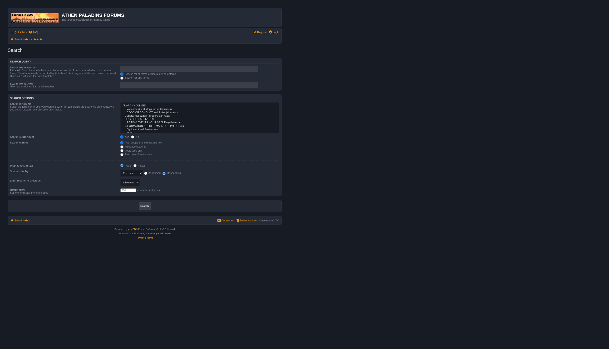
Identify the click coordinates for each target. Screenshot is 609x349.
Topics (141, 165)
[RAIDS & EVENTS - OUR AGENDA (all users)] (200, 122)
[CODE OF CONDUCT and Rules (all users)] (200, 112)
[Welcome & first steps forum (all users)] (200, 109)
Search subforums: (22, 136)
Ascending (154, 173)
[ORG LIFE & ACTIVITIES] (200, 119)
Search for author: (21, 83)
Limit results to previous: (26, 180)
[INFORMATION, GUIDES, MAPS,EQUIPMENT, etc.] (200, 126)
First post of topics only (138, 154)
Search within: (19, 142)
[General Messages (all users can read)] (200, 116)
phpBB (132, 229)
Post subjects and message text (143, 142)
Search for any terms (136, 77)
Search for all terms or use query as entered (150, 73)
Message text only (135, 146)
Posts (128, 165)
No (137, 136)
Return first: (17, 189)
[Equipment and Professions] (200, 129)
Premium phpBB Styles (158, 233)
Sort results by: (19, 171)
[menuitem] (33, 32)
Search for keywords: (23, 67)
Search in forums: (21, 103)
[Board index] (35, 17)
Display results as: (21, 165)
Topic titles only (133, 150)
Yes (126, 136)
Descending (173, 173)
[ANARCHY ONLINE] (200, 105)
